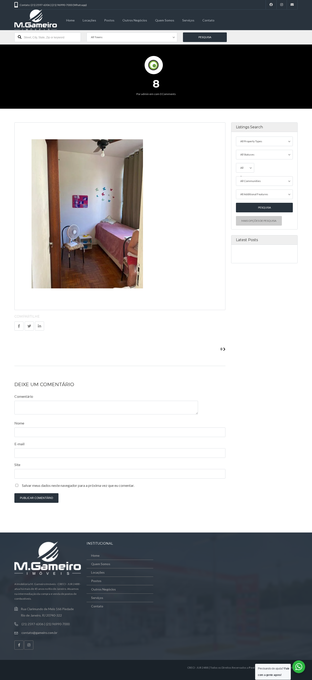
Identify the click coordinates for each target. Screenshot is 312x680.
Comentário (23, 396)
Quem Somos (164, 20)
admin (145, 94)
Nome (19, 423)
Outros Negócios (134, 20)
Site (17, 464)
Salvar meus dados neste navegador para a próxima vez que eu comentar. (78, 485)
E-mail (19, 444)
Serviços (188, 20)
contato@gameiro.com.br (39, 633)
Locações (89, 20)
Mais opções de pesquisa (258, 220)
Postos (109, 20)
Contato (208, 20)
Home (70, 20)
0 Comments (168, 94)
